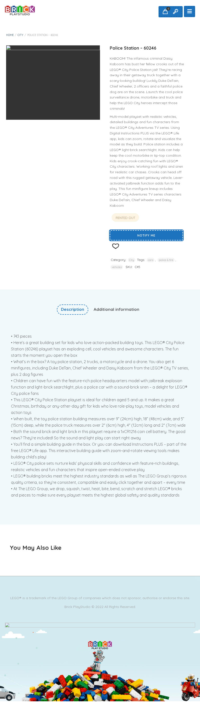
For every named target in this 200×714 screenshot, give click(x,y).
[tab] (72, 309)
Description (72, 309)
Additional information (116, 309)
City (20, 35)
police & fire (166, 260)
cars (150, 260)
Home (10, 35)
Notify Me (146, 235)
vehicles (117, 267)
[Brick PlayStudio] (20, 10)
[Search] (175, 11)
